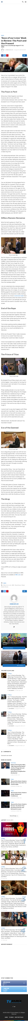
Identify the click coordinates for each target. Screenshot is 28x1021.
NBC (13, 585)
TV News (9, 673)
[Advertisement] (14, 18)
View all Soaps (13, 816)
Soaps (2, 35)
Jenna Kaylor (9, 49)
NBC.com (18, 574)
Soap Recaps (18, 585)
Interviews (13, 762)
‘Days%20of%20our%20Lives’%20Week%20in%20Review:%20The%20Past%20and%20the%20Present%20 (5, 55)
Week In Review (5, 586)
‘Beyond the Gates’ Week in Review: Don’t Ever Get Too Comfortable (19, 782)
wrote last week (18, 296)
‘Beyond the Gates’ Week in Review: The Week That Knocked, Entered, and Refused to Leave (19, 806)
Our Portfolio (19, 1017)
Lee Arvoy (11, 690)
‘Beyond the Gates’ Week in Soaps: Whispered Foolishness (19, 794)
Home (6, 1017)
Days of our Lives (7, 585)
